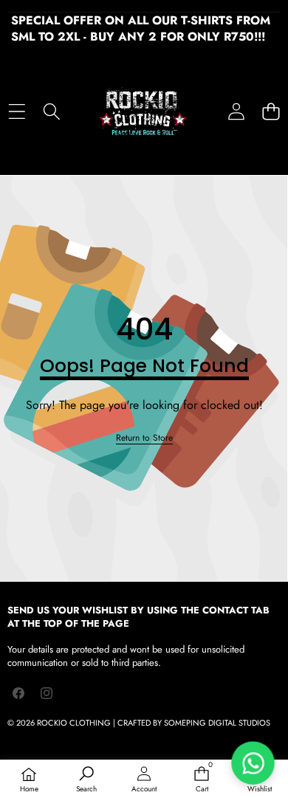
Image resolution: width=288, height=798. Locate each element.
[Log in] (236, 111)
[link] (144, 438)
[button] (270, 111)
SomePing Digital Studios (217, 723)
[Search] (51, 111)
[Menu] (16, 111)
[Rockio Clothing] (143, 111)
